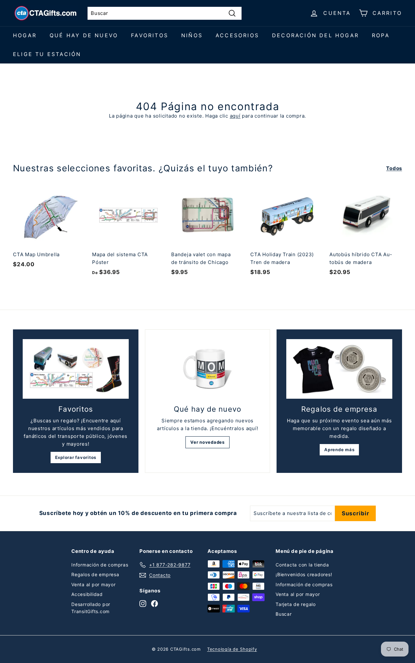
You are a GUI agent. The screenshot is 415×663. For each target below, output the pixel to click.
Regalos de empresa (95, 574)
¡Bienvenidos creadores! (304, 574)
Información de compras (99, 564)
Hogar (25, 35)
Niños (192, 35)
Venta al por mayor (93, 584)
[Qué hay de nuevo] (207, 369)
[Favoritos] (76, 369)
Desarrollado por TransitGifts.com (90, 607)
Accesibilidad (87, 594)
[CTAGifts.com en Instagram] (142, 603)
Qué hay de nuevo (84, 35)
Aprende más (339, 449)
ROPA (381, 35)
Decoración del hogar (315, 35)
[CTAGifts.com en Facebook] (154, 603)
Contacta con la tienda (302, 564)
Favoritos (149, 35)
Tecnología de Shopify (232, 649)
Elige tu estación (47, 54)
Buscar (284, 614)
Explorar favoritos (76, 457)
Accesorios (237, 35)
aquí (235, 116)
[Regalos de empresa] (339, 369)
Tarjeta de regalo (296, 604)
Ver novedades (207, 442)
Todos (394, 168)
